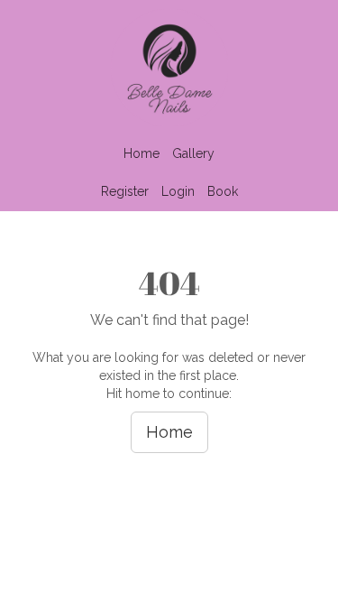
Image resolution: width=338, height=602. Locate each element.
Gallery (193, 153)
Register (125, 191)
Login (178, 191)
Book (222, 191)
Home (141, 153)
